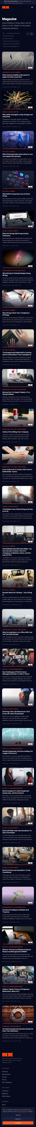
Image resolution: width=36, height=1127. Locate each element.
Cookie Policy (23, 1111)
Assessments (6, 1074)
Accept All (18, 1123)
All (3, 33)
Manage (18, 1115)
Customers (5, 1091)
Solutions (5, 1071)
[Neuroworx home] (5, 7)
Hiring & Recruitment (8, 36)
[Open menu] (32, 7)
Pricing (4, 1079)
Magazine (5, 1093)
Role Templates (7, 1082)
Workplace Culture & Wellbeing (11, 43)
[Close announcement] (33, 2)
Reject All (18, 1119)
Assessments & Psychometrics (11, 41)
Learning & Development (13, 33)
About (4, 1104)
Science (4, 1077)
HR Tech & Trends (8, 38)
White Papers (6, 1096)
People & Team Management (11, 46)
